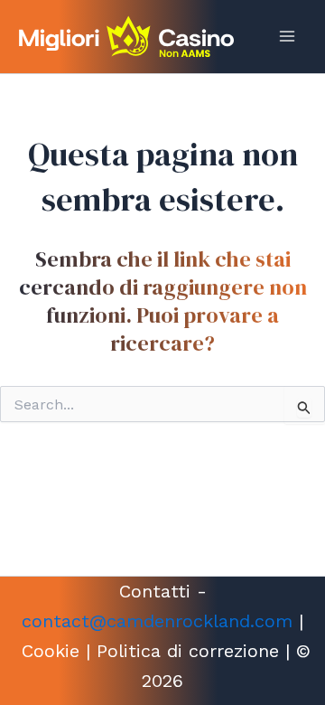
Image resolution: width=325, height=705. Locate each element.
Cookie (50, 651)
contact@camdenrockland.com (157, 621)
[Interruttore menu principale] (287, 36)
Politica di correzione (188, 651)
